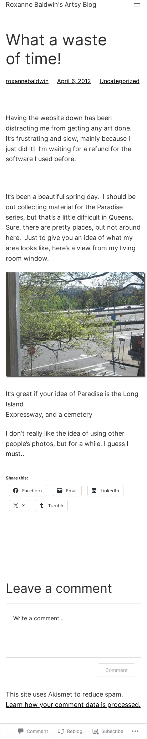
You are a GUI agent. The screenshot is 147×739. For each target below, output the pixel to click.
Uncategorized (120, 80)
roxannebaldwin (27, 80)
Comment (116, 670)
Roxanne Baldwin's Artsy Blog (51, 4)
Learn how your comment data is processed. (73, 704)
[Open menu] (137, 4)
